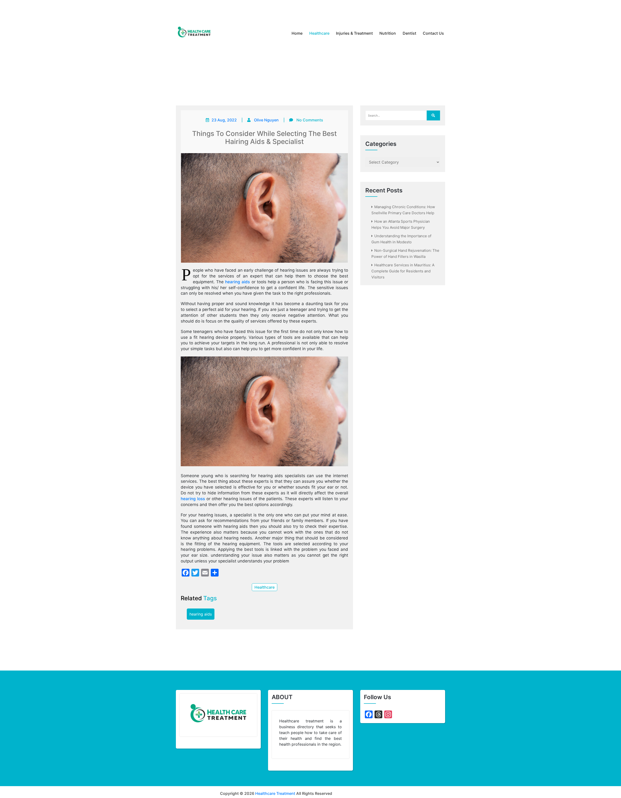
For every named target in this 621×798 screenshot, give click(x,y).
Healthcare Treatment (275, 793)
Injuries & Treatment (354, 33)
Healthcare (319, 33)
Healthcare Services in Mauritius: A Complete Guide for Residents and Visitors (402, 271)
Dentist (409, 33)
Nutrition (387, 33)
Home (297, 33)
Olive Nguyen (266, 120)
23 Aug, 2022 (224, 120)
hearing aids (237, 281)
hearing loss (193, 498)
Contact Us (433, 33)
